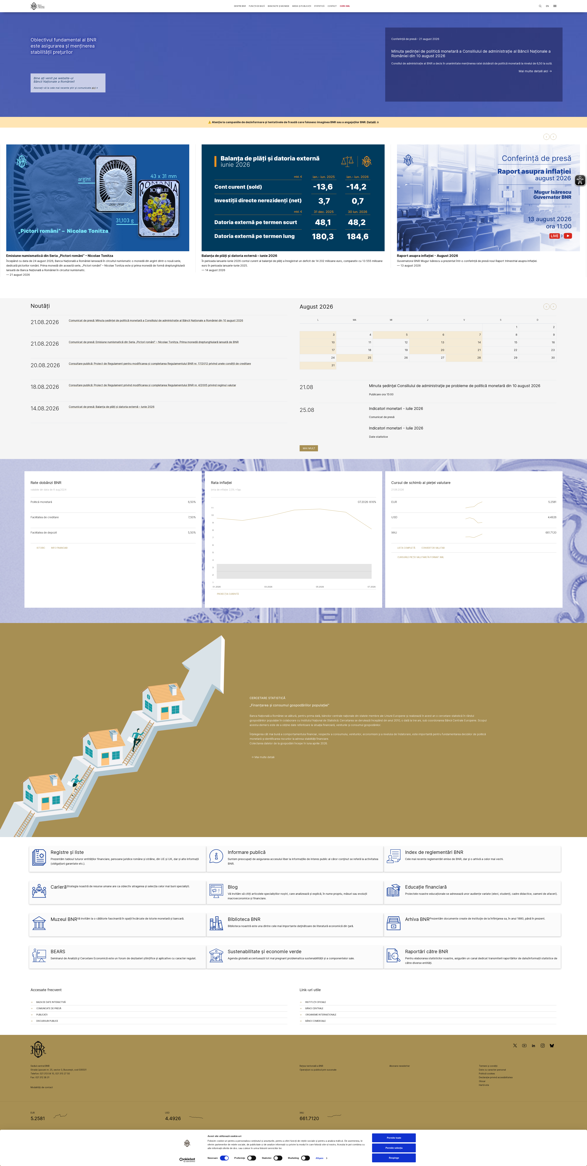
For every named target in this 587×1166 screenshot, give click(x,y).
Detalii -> (373, 122)
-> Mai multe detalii (262, 757)
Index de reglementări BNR (434, 852)
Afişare (319, 1158)
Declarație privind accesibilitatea (496, 1077)
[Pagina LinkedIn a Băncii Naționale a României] (533, 1050)
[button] (554, 6)
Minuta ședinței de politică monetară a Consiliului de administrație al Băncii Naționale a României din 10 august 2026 (471, 53)
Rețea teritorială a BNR (311, 1066)
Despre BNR (240, 6)
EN (547, 6)
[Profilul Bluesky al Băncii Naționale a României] (551, 1050)
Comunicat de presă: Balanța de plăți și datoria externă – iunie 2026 (111, 406)
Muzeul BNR (64, 919)
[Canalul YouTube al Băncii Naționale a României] (524, 1050)
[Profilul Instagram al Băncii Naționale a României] (542, 1050)
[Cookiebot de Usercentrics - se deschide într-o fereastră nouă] (187, 1160)
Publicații (41, 1014)
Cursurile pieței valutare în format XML (420, 557)
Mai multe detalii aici (533, 71)
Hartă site (484, 1085)
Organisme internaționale (320, 1014)
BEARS (58, 951)
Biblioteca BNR (244, 919)
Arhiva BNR (417, 919)
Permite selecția (394, 1148)
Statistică (319, 6)
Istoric (41, 548)
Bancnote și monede (278, 6)
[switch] (251, 1158)
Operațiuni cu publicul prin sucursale (318, 1069)
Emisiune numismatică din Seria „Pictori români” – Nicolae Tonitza (59, 256)
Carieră (58, 887)
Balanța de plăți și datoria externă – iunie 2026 (239, 256)
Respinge (394, 1158)
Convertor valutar (433, 548)
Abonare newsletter (399, 1066)
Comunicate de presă (48, 1008)
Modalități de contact (42, 1087)
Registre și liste (67, 852)
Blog (233, 887)
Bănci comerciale (315, 1021)
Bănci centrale (314, 1008)
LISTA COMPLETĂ (406, 548)
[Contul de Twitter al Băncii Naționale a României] (516, 1050)
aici (94, 87)
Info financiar (59, 548)
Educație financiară (426, 887)
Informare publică (247, 852)
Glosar (482, 1081)
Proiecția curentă (228, 594)
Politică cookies (487, 1073)
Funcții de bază (257, 6)
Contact (332, 6)
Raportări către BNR (426, 951)
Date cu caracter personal (492, 1069)
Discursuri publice (47, 1021)
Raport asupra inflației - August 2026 (427, 256)
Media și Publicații (301, 6)
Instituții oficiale (315, 1002)
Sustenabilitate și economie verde (264, 951)
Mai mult (309, 448)
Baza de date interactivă (51, 1002)
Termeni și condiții (488, 1066)
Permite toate (394, 1137)
